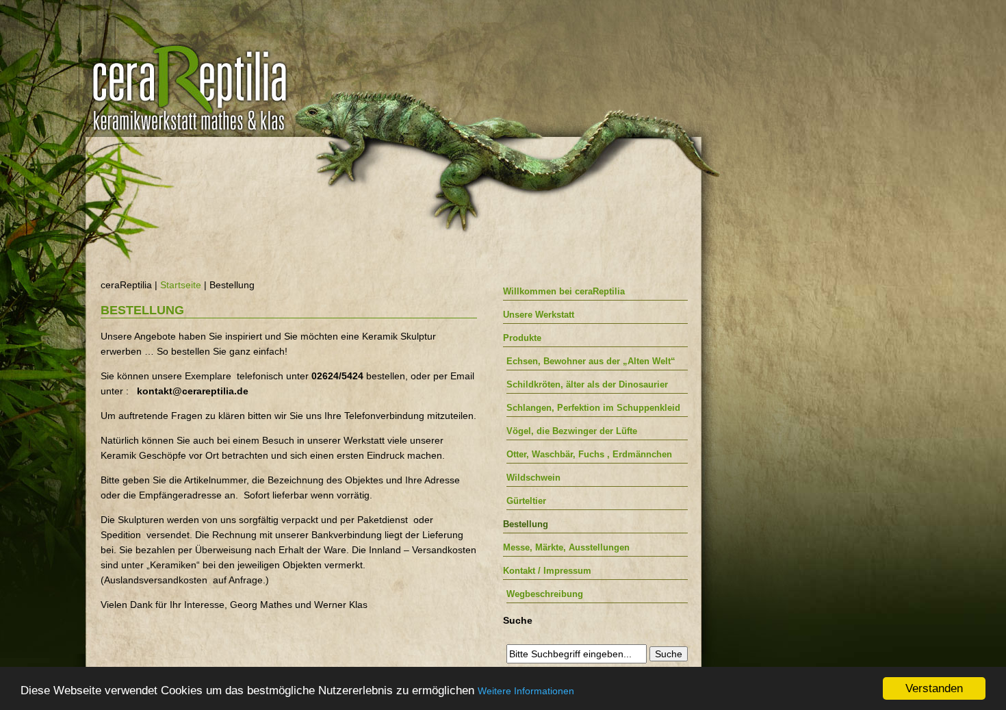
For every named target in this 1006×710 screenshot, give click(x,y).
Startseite (180, 284)
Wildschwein (533, 477)
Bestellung (525, 524)
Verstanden (934, 688)
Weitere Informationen (526, 690)
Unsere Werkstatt (538, 314)
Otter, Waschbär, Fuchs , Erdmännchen (589, 454)
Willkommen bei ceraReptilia (564, 291)
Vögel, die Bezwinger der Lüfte (571, 431)
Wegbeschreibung (544, 594)
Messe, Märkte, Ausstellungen (566, 547)
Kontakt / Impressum (547, 571)
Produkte (522, 338)
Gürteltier (526, 501)
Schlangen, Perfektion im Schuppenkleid (593, 408)
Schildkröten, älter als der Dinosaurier (587, 384)
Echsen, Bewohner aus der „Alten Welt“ (590, 361)
